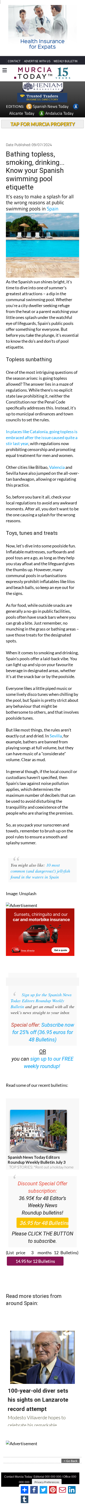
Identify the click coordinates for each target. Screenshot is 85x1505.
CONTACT (14, 61)
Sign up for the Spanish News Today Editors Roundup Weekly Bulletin (41, 1000)
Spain (52, 208)
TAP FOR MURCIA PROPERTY (42, 124)
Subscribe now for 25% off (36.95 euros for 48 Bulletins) (43, 1032)
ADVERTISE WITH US (37, 61)
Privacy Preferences (46, 1482)
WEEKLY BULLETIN (65, 61)
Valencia (57, 467)
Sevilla (56, 735)
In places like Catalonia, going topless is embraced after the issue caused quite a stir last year (41, 437)
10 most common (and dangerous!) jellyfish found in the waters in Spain (40, 871)
